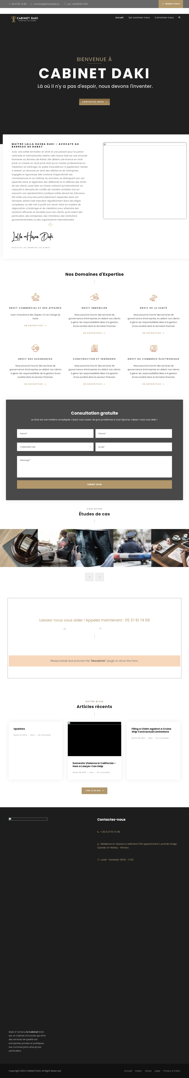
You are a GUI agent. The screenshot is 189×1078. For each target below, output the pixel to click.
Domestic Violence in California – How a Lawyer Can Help (94, 764)
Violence (170, 555)
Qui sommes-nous (139, 17)
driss (32, 735)
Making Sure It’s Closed (94, 550)
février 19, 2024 (20, 735)
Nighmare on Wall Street (170, 550)
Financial (19, 555)
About (148, 1070)
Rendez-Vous (172, 4)
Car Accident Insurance (56, 550)
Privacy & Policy (171, 1070)
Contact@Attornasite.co (46, 3)
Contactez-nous (164, 17)
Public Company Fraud (132, 550)
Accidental (56, 555)
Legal (157, 1070)
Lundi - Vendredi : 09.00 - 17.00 (117, 859)
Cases (138, 1070)
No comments (44, 735)
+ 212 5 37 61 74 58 (110, 831)
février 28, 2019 (79, 772)
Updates (19, 728)
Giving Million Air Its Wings (19, 550)
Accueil (119, 17)
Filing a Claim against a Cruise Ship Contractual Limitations (151, 730)
